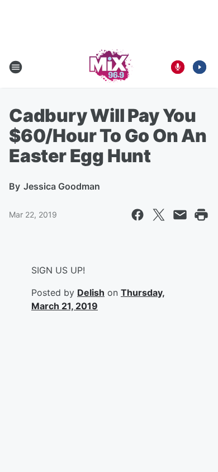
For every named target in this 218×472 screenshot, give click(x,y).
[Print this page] (201, 215)
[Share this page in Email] (180, 215)
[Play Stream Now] (199, 67)
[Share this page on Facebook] (137, 215)
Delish (91, 292)
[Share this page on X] (159, 215)
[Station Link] (109, 67)
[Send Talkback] (177, 67)
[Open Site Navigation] (15, 67)
